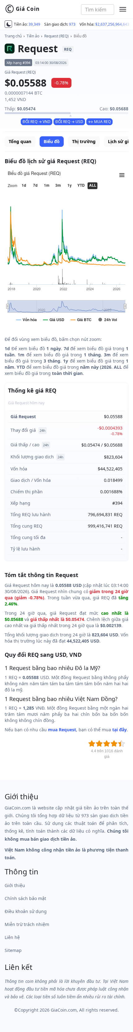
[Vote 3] (106, 743)
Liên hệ (12, 937)
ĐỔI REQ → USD (69, 121)
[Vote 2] (99, 743)
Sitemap (13, 950)
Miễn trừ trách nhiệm (27, 924)
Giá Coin (22, 9)
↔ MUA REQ (99, 121)
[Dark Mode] (8, 24)
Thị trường (84, 141)
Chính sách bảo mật (25, 898)
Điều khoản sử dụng (26, 911)
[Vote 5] (121, 743)
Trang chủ (13, 36)
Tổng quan (20, 141)
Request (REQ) (56, 36)
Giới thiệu (15, 885)
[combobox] (97, 9)
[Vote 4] (114, 743)
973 (72, 24)
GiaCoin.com (64, 1010)
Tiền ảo (33, 36)
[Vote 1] (92, 743)
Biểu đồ (80, 36)
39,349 (34, 24)
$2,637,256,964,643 (112, 24)
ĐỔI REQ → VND (36, 121)
